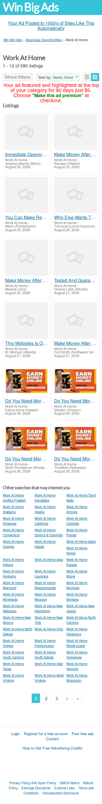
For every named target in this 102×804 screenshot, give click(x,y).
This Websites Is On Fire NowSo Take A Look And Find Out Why (26, 343)
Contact (52, 738)
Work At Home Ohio (49, 629)
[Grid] (95, 77)
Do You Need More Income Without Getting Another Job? (26, 400)
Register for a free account (46, 733)
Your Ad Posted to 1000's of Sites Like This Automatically (51, 25)
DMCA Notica (69, 783)
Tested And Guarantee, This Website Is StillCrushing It (75, 280)
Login (15, 733)
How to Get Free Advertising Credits (52, 748)
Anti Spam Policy (43, 783)
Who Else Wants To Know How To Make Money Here (75, 217)
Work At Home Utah (49, 663)
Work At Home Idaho (81, 541)
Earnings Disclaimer (36, 788)
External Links (64, 788)
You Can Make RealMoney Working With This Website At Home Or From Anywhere (26, 217)
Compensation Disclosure (60, 793)
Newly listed (63, 77)
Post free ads (83, 733)
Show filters (17, 77)
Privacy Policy (19, 783)
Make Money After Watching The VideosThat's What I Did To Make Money (75, 154)
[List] (87, 77)
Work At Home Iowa (49, 559)
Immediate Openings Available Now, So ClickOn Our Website (26, 154)
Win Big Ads (31, 7)
